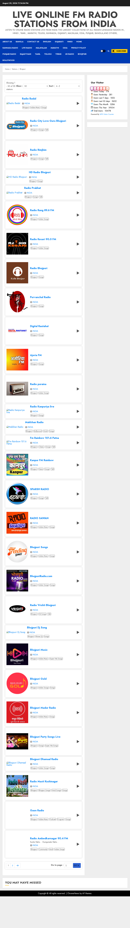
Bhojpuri (82, 54)
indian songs (43, 219)
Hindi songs (56, 790)
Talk (46, 129)
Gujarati (59, 41)
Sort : (51, 86)
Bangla (19, 41)
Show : (19, 86)
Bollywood (9, 60)
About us (7, 41)
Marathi (55, 48)
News (41, 469)
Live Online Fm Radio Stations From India (65, 19)
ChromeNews (73, 893)
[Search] (108, 51)
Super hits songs (56, 658)
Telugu (48, 54)
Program (60, 819)
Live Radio (27, 48)
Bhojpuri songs (44, 790)
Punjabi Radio (9, 54)
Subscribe (121, 51)
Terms (58, 54)
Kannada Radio (10, 48)
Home (79, 41)
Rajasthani (25, 54)
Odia (65, 48)
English (47, 41)
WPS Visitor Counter (107, 114)
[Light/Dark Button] (103, 51)
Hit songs (42, 614)
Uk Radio (69, 54)
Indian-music (35, 107)
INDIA (27, 104)
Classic (41, 447)
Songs (44, 107)
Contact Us (33, 41)
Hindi (69, 41)
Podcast (53, 819)
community (43, 849)
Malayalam (41, 48)
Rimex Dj (39, 636)
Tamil (37, 54)
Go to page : (57, 865)
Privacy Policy (78, 48)
